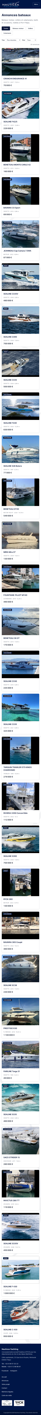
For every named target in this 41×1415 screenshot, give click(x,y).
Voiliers (30, 28)
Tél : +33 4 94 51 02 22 (10, 1364)
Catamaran (7, 33)
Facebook (5, 1371)
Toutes (5, 28)
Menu (36, 4)
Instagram (13, 1371)
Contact (4, 1388)
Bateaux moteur (18, 28)
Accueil (4, 1377)
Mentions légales (7, 1392)
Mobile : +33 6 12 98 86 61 (11, 1366)
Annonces (5, 1380)
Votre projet (6, 1384)
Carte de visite (7, 1395)
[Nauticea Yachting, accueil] (11, 4)
